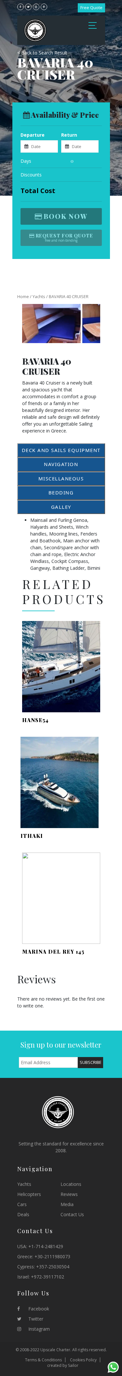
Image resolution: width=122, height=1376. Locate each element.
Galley (61, 507)
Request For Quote (64, 236)
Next (91, 323)
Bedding (61, 492)
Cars (22, 1204)
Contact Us (72, 1214)
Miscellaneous (61, 478)
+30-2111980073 (52, 1256)
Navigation (61, 464)
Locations (71, 1184)
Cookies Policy (83, 1359)
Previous (30, 323)
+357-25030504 (52, 1266)
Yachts (39, 296)
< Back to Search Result (42, 53)
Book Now (66, 216)
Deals (23, 1214)
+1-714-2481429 (45, 1246)
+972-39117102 (47, 1277)
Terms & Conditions (43, 1359)
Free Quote (91, 7)
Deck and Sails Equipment (61, 450)
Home (23, 296)
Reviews (69, 1194)
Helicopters (29, 1194)
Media (67, 1204)
